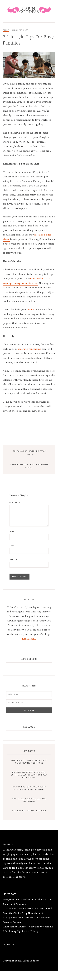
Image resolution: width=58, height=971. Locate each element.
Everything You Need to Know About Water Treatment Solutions (29, 761)
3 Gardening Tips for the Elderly (29, 811)
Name (12, 532)
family (30, 310)
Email (12, 545)
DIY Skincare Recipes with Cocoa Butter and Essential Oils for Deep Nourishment (29, 775)
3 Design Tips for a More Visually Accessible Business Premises (29, 788)
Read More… (29, 639)
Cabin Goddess (29, 10)
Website (13, 559)
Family (6, 30)
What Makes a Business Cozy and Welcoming (29, 800)
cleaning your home (30, 349)
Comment (15, 503)
